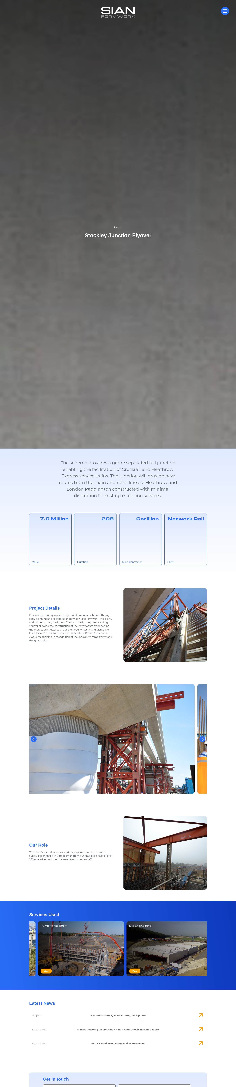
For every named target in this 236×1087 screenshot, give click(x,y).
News (134, 1083)
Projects (113, 1083)
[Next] (202, 739)
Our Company (99, 1083)
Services (124, 1083)
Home (86, 1083)
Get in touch (149, 1083)
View (57, 971)
